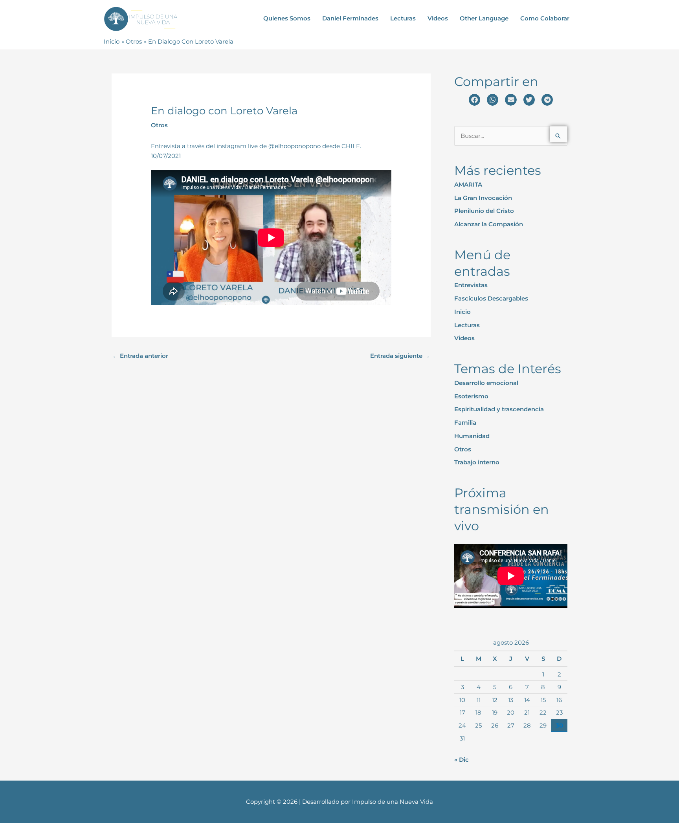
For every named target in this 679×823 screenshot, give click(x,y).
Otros (159, 125)
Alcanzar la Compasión (488, 224)
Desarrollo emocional (486, 383)
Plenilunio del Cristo (484, 210)
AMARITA (468, 184)
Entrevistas (471, 285)
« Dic (461, 759)
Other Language (484, 18)
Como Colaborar (544, 18)
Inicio (462, 311)
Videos (438, 18)
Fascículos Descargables (491, 298)
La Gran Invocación (483, 198)
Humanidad (472, 436)
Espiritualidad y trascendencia (499, 409)
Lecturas (403, 18)
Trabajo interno (476, 462)
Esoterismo (471, 396)
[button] (474, 99)
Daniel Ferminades (350, 18)
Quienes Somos (286, 18)
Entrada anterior (140, 355)
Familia (465, 422)
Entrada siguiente (400, 355)
